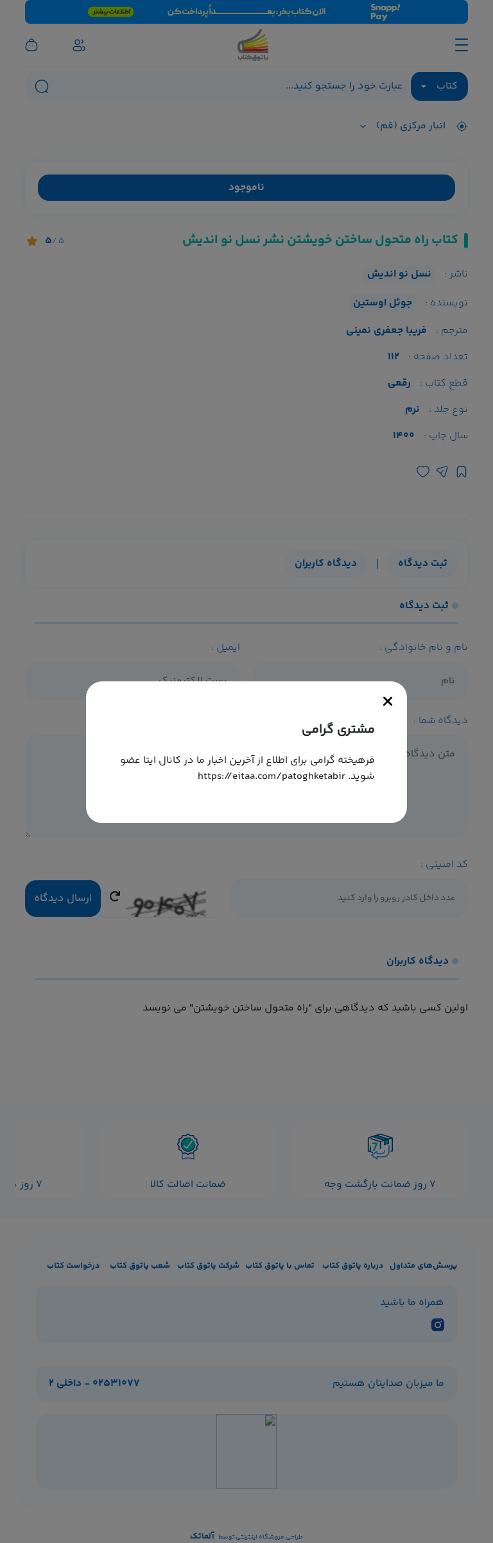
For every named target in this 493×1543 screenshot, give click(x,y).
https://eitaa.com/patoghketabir (271, 777)
